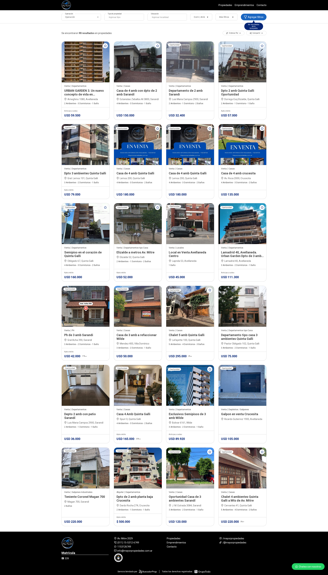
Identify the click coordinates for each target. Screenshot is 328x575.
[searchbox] (125, 17)
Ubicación (155, 14)
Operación (69, 14)
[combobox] (124, 17)
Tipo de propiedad (115, 14)
